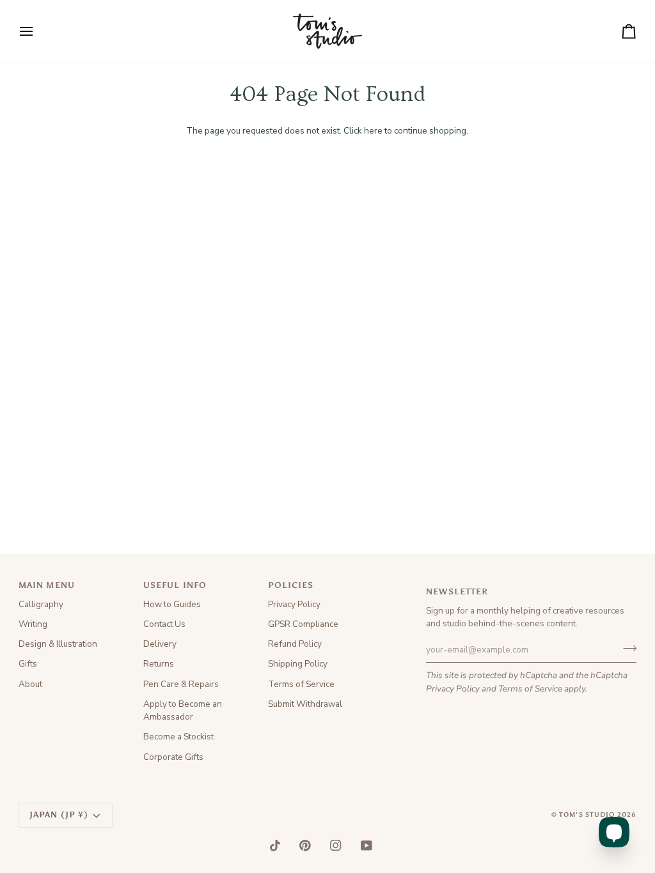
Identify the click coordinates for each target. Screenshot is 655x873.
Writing (33, 624)
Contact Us (164, 624)
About (30, 684)
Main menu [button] (47, 585)
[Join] (625, 648)
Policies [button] (291, 585)
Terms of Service (530, 689)
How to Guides (172, 604)
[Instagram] (336, 845)
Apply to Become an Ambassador (182, 710)
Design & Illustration (58, 644)
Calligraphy (41, 604)
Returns (158, 664)
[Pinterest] (305, 845)
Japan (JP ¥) (59, 814)
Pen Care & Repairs (181, 684)
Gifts (28, 664)
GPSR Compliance (303, 624)
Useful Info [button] (175, 585)
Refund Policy (295, 644)
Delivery (160, 644)
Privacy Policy (453, 689)
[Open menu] (38, 31)
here (373, 131)
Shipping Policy (298, 664)
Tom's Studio (587, 815)
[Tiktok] (275, 845)
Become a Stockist (178, 736)
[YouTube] (366, 845)
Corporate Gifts (173, 757)
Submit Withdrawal (305, 704)
